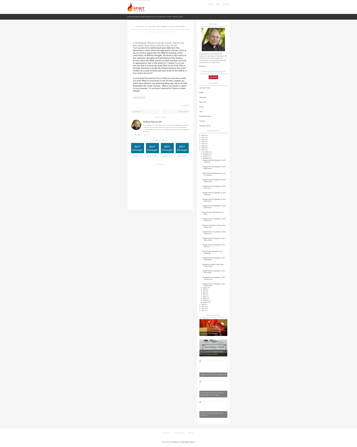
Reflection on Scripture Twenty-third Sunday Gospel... (212, 265)
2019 (203, 150)
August (205, 288)
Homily (201, 92)
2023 (203, 141)
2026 (203, 135)
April (204, 296)
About (210, 4)
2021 (203, 146)
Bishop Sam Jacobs (152, 121)
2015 (203, 310)
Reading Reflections (205, 116)
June (204, 292)
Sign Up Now (213, 77)
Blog (218, 4)
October (205, 156)
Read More (202, 66)
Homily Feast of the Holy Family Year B (213, 374)
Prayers (201, 107)
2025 (203, 137)
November (206, 154)
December (206, 152)
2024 (203, 139)
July (204, 290)
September (206, 158)
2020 (203, 148)
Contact (226, 4)
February (206, 300)
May (204, 294)
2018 (203, 304)
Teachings (202, 121)
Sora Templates (174, 442)
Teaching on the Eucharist (209, 333)
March (205, 298)
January (205, 302)
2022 (203, 143)
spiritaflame (151, 32)
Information (202, 97)
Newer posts (183, 111)
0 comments (185, 105)
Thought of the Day (169, 32)
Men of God (202, 102)
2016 (203, 308)
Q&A (200, 111)
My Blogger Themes (188, 442)
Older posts (137, 111)
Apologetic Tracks (204, 88)
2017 (203, 306)
